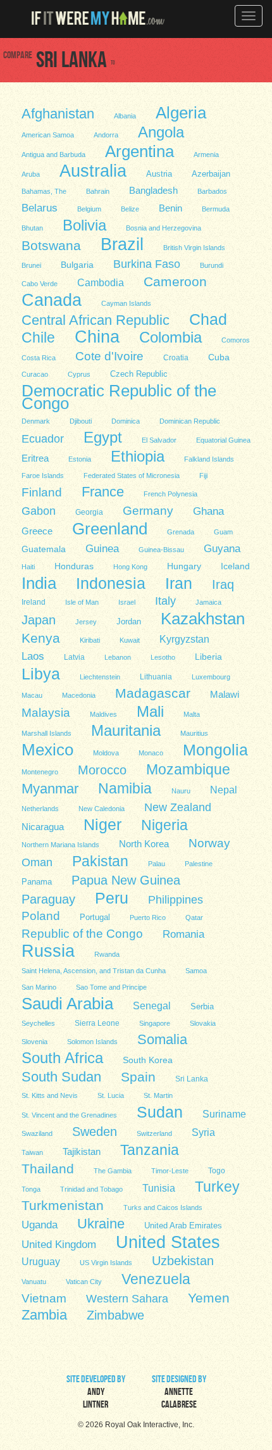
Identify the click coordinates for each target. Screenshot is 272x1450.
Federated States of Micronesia (131, 475)
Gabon (39, 511)
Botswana (51, 245)
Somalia (162, 1039)
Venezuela (155, 1278)
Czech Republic (139, 374)
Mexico (47, 749)
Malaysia (46, 712)
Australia (93, 170)
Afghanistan (58, 113)
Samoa (196, 970)
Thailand (48, 1168)
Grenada (180, 532)
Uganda (40, 1225)
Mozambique (188, 768)
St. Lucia (110, 1095)
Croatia (176, 358)
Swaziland (37, 1133)
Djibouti (81, 421)
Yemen (209, 1297)
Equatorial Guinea (223, 440)
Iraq (223, 584)
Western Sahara (127, 1298)
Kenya (41, 638)
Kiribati (90, 640)
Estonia (79, 459)
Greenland (109, 528)
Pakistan (100, 860)
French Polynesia (170, 494)
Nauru (180, 791)
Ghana (208, 511)
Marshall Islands (46, 733)
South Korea (148, 1060)
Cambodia (100, 282)
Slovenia (34, 1041)
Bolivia (84, 224)
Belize (130, 209)
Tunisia (158, 1188)
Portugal (95, 917)
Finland (42, 492)
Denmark (36, 421)
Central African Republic (96, 319)
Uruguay (41, 1261)
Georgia (89, 512)
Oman (37, 862)
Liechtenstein (100, 677)
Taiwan (32, 1152)
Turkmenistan (63, 1205)
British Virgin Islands (194, 247)
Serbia (202, 1006)
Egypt (102, 436)
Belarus (40, 207)
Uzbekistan (183, 1261)
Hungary (184, 566)
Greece (37, 531)
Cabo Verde (40, 283)
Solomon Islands (92, 1041)
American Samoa (48, 135)
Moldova (106, 753)
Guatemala (44, 549)
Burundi (211, 265)
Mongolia (215, 749)
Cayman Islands (126, 303)
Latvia (74, 657)
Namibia (125, 787)
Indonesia (110, 582)
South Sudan (61, 1076)
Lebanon (117, 657)
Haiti (28, 567)
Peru (111, 897)
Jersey (86, 622)
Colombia (170, 336)
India (39, 582)
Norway (209, 843)
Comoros (235, 340)
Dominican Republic (189, 421)
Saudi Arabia (67, 1003)
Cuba (219, 357)
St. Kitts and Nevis (50, 1095)
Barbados (212, 191)
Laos (33, 656)
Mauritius (194, 733)
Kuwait (130, 640)
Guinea (102, 548)
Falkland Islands (209, 459)
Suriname (224, 1114)
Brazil (122, 243)
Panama (37, 882)
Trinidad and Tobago (91, 1189)
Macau (32, 695)
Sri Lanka (191, 1079)
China (97, 336)
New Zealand (177, 807)
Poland (41, 916)
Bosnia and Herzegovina (163, 228)
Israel (126, 602)
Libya (41, 673)
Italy (165, 600)
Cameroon (175, 281)
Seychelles (38, 1023)
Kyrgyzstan (184, 639)
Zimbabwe (115, 1315)
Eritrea (35, 458)
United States (168, 1241)
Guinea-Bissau (161, 549)
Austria (159, 174)
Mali (150, 711)
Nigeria (164, 824)
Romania (183, 934)
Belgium (89, 209)
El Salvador (159, 440)
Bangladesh (153, 190)
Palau (156, 863)
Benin (170, 208)
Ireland (34, 602)
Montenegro (40, 772)
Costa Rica (39, 358)
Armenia (206, 154)
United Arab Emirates (183, 1225)
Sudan (160, 1111)
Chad (208, 319)
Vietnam (44, 1298)
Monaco (151, 753)
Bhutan (32, 228)
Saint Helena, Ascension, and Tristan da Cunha (94, 970)
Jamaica (208, 602)
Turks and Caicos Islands (162, 1207)
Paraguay (48, 899)
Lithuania (156, 676)
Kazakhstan (203, 618)
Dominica (125, 421)
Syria (203, 1132)
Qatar (194, 917)
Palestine (199, 863)
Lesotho (163, 657)
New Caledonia (101, 808)
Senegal (152, 1005)
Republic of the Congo (82, 933)
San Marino (39, 987)
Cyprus (79, 374)
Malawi (224, 695)
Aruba (31, 174)
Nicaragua (43, 826)
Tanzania (149, 1149)
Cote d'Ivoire (109, 356)
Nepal (223, 790)
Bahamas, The (44, 191)
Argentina (139, 150)
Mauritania (126, 730)
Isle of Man (82, 602)
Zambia (44, 1314)
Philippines (175, 899)
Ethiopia (137, 455)
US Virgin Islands (106, 1262)
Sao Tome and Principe (111, 987)
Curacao (35, 374)
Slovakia (203, 1023)
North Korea (144, 844)
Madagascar (152, 693)
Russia (48, 950)
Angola (161, 131)
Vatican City (84, 1281)
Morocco (102, 770)
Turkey (217, 1186)
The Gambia (113, 1171)
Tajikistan (82, 1151)
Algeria (181, 112)
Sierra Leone (97, 1023)
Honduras (74, 566)
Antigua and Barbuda (53, 154)
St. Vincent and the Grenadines (69, 1115)
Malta (191, 714)
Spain (138, 1076)
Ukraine (101, 1223)
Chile (38, 337)
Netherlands (40, 808)
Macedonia (79, 695)
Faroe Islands (43, 475)
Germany (148, 510)
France (103, 491)
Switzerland (154, 1133)
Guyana (222, 549)
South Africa (62, 1057)
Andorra (106, 135)
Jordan (128, 621)
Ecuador (43, 438)
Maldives (103, 714)
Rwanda (107, 954)
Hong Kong (130, 567)
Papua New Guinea (125, 880)
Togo (216, 1170)
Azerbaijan (211, 174)
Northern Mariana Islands (60, 844)
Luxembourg (211, 677)
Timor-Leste (170, 1171)
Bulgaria (77, 265)
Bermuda (216, 209)
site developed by (95, 1393)
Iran (178, 582)
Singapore (154, 1023)
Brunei (31, 265)
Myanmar (50, 788)
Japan (39, 620)
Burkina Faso (146, 264)
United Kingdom (59, 1244)
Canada (52, 299)
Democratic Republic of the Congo (119, 396)
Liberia (208, 657)
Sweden (94, 1131)
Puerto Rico (148, 917)
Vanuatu (34, 1281)
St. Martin (158, 1095)
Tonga (31, 1189)
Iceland (235, 566)
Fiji (203, 475)
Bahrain (97, 191)
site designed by (179, 1393)
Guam (223, 532)
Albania (125, 116)
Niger (102, 824)
